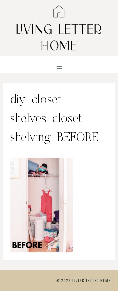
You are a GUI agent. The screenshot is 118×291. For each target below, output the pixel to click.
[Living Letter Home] (59, 28)
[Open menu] (59, 68)
